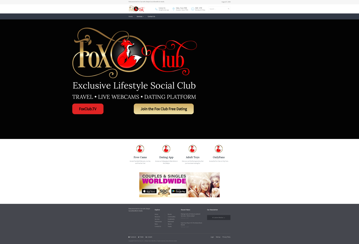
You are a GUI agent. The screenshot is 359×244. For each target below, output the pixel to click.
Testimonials (158, 221)
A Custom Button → (218, 217)
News (156, 224)
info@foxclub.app (164, 10)
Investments (171, 219)
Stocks (170, 224)
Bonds (170, 214)
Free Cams (140, 157)
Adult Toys (192, 157)
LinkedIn (149, 237)
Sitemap (218, 237)
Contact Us (151, 16)
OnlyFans (219, 157)
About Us (157, 217)
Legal (212, 237)
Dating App (166, 157)
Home (131, 16)
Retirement (171, 221)
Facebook (133, 237)
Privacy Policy (226, 237)
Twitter (142, 237)
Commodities (171, 217)
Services (139, 16)
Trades (170, 226)
